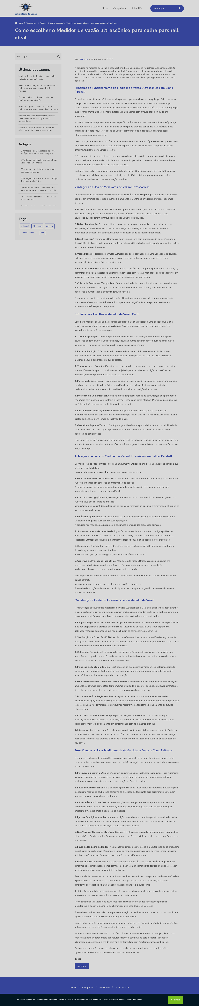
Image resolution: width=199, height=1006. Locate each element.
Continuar (175, 1000)
